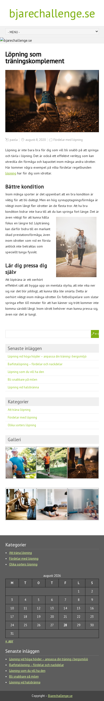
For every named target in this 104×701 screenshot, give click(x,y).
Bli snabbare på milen (22, 380)
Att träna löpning (19, 410)
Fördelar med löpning (68, 140)
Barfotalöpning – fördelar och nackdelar (35, 364)
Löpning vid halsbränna (23, 387)
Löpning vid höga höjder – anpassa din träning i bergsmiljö (47, 356)
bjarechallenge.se (52, 13)
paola (14, 140)
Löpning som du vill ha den (26, 372)
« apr (9, 641)
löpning (10, 173)
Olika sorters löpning (22, 425)
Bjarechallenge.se (60, 696)
